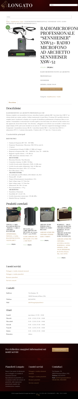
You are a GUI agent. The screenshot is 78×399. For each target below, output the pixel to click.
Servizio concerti (11, 280)
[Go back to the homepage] (16, 5)
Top (39, 395)
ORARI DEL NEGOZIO (59, 380)
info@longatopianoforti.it (35, 302)
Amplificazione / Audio (17, 21)
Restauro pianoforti (12, 277)
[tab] (12, 102)
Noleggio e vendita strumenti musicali (17, 271)
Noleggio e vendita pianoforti (15, 274)
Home (8, 21)
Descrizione (12, 102)
